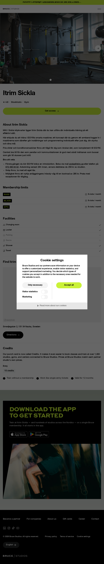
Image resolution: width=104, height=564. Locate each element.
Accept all (69, 285)
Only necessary (35, 285)
